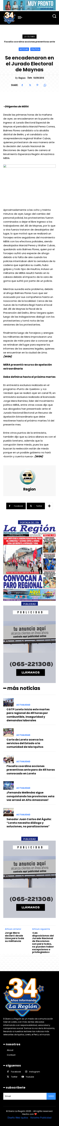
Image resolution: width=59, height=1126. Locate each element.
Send (51, 1096)
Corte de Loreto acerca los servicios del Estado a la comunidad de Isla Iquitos (25, 743)
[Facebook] (22, 85)
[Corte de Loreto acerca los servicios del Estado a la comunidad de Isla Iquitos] (8, 732)
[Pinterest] (37, 85)
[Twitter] (30, 85)
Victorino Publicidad (40, 1117)
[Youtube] (23, 1077)
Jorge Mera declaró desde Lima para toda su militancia (14, 937)
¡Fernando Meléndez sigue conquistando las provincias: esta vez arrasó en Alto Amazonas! (30, 796)
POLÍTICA (35, 49)
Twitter (14, 1076)
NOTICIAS (24, 49)
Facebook (16, 1071)
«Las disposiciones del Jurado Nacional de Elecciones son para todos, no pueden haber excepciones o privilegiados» (43, 943)
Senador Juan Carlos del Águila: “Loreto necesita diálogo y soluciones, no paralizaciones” (29, 822)
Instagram (34, 1071)
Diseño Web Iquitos (18, 1117)
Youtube (30, 1076)
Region (22, 78)
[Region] (29, 476)
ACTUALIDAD (23, 705)
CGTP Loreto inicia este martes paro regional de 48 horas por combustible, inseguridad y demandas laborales (28, 714)
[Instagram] (26, 1072)
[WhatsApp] (45, 85)
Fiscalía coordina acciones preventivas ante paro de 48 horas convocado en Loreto (31, 769)
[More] (49, 506)
